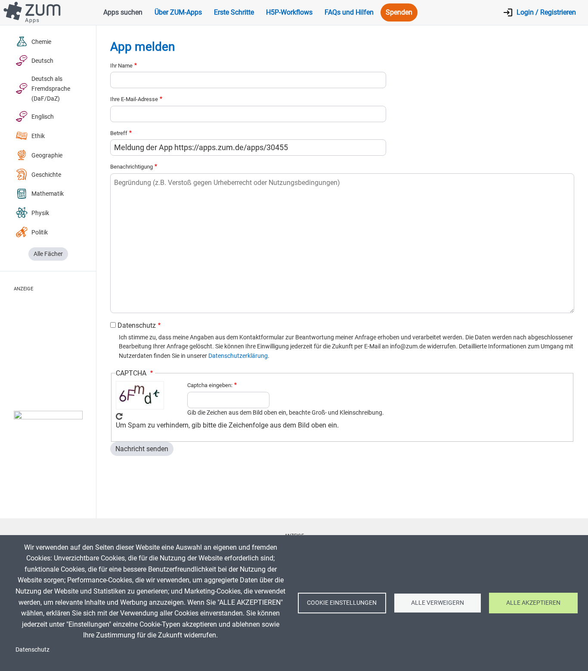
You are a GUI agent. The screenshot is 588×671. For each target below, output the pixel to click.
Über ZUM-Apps (178, 12)
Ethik (38, 136)
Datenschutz (137, 325)
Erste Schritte (234, 12)
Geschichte (46, 175)
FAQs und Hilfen (349, 12)
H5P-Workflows (289, 12)
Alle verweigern (437, 602)
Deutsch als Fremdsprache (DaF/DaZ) (50, 88)
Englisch (42, 116)
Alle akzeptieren (533, 602)
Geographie (46, 155)
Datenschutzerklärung (238, 355)
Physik (40, 213)
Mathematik (47, 193)
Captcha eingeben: (209, 385)
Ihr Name (121, 65)
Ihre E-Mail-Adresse (134, 99)
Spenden (399, 12)
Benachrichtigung (131, 166)
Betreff (118, 133)
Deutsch (42, 61)
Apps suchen (122, 12)
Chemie (41, 42)
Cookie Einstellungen (342, 602)
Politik (39, 232)
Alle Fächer (48, 254)
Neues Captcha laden (119, 416)
